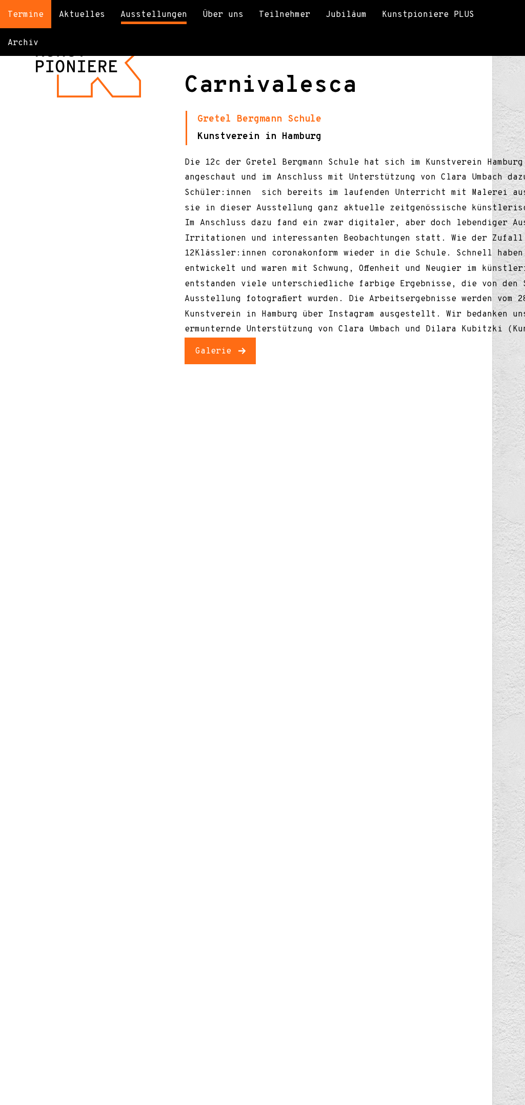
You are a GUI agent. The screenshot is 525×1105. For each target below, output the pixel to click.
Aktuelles (82, 15)
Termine (26, 15)
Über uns (223, 15)
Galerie (213, 351)
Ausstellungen (153, 15)
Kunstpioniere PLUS (428, 15)
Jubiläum (346, 15)
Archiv (23, 43)
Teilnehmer (284, 15)
